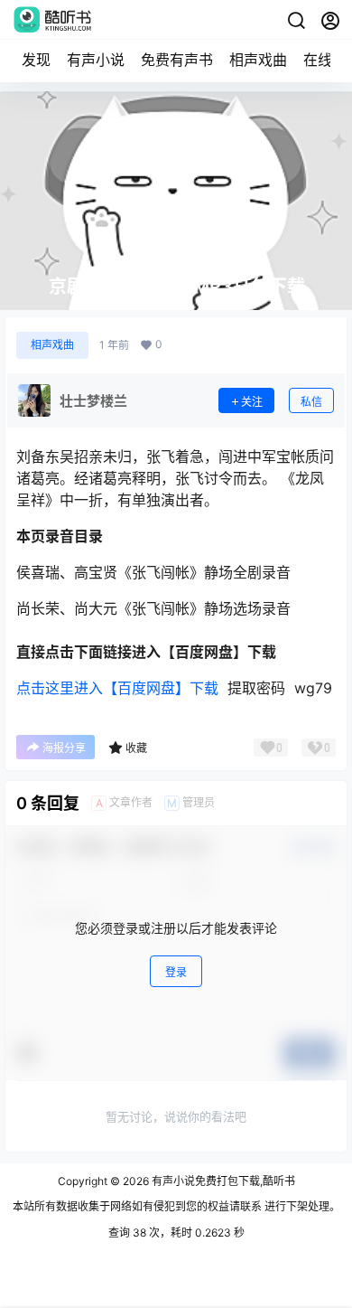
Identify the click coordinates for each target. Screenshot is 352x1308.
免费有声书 (177, 60)
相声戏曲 (258, 60)
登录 (176, 972)
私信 (311, 402)
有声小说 (96, 60)
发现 (36, 60)
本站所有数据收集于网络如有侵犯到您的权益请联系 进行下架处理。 (176, 1206)
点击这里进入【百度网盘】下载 (117, 688)
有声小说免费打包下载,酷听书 (222, 1181)
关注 (252, 402)
